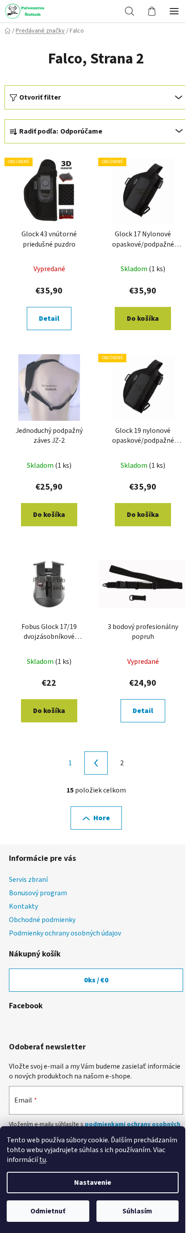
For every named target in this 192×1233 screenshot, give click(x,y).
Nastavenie (92, 1182)
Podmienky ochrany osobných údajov (65, 933)
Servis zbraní (28, 880)
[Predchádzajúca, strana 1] (96, 763)
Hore (101, 818)
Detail (49, 318)
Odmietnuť (47, 1211)
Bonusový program (38, 893)
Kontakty (23, 906)
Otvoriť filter (40, 97)
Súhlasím (137, 1211)
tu (42, 1160)
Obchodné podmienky (42, 920)
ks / (96, 980)
